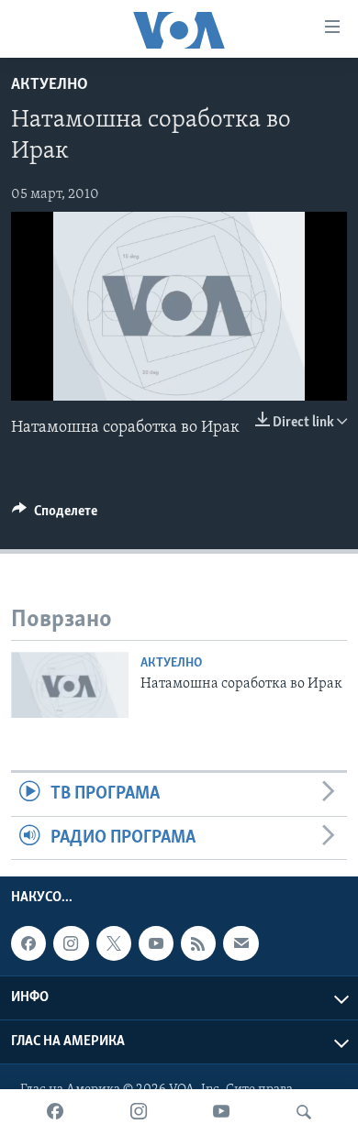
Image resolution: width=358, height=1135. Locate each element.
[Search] (303, 1112)
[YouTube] (221, 1112)
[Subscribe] (240, 943)
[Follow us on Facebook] (28, 943)
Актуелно (49, 85)
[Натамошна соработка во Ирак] (70, 685)
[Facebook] (55, 1112)
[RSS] (198, 943)
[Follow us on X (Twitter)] (113, 943)
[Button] (54, 515)
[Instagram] (138, 1112)
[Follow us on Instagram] (70, 943)
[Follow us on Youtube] (156, 943)
